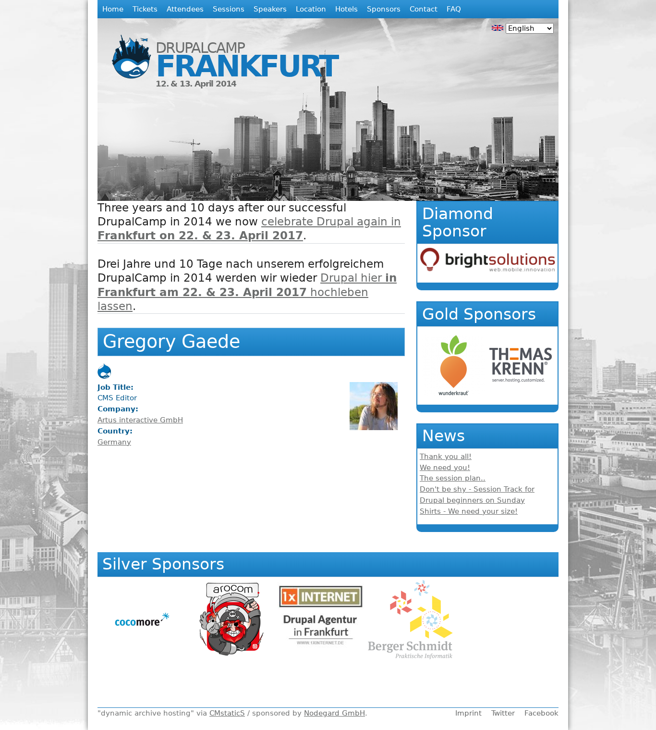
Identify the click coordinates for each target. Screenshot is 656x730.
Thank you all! (446, 456)
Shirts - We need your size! (469, 511)
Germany (114, 442)
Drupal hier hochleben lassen (247, 292)
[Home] (126, 49)
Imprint (468, 713)
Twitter (503, 713)
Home (112, 9)
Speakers (270, 9)
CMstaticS (227, 713)
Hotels (346, 9)
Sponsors (384, 9)
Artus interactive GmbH (140, 420)
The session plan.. (453, 478)
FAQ (454, 9)
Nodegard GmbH (334, 713)
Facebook (541, 713)
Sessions (228, 9)
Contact (423, 9)
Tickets (145, 9)
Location (311, 9)
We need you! (445, 467)
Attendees (185, 9)
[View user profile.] (374, 427)
